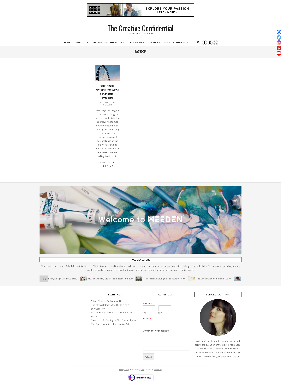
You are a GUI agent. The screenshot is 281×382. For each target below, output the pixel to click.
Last (160, 313)
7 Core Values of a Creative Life (107, 301)
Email (147, 318)
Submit (148, 356)
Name (147, 303)
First (144, 313)
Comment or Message (157, 330)
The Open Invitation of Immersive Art (206, 278)
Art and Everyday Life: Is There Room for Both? (102, 278)
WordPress (158, 369)
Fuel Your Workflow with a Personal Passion (107, 92)
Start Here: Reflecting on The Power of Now (157, 278)
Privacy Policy (124, 369)
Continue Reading (107, 164)
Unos (142, 369)
